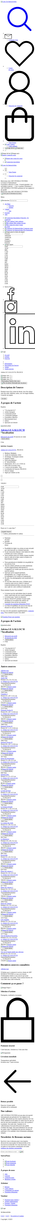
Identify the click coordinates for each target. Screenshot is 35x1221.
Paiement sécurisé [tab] (7, 539)
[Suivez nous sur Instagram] (10, 1163)
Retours (7, 1187)
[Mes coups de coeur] (13, 158)
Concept (7, 1176)
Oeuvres (11, 206)
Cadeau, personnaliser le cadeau (13, 534)
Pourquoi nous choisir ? (12, 1200)
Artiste (7, 367)
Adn (6, 214)
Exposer (7, 213)
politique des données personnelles (11, 1148)
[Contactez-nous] (8, 38)
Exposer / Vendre (10, 1203)
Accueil (7, 355)
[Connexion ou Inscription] (19, 104)
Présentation (8, 363)
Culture (7, 209)
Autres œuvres (9, 369)
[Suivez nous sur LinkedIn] (10, 1165)
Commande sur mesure (12, 1190)
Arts (10, 211)
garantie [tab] (7, 541)
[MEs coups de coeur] (19, 66)
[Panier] (19, 141)
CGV (7, 1216)
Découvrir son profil (7, 437)
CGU (2, 1216)
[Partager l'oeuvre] (1, 476)
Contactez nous (9, 1177)
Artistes (11, 207)
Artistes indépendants (11, 1201)
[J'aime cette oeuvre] (1, 674)
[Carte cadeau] (10, 144)
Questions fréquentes (11, 1192)
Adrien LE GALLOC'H (13, 430)
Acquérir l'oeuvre (6, 531)
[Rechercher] (19, 33)
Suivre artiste (5, 438)
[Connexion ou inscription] (12, 162)
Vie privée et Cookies (17, 1216)
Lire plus (4, 398)
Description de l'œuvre (12, 365)
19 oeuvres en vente (11, 638)
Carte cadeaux (9, 1188)
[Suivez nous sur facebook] (10, 1161)
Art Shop (7, 204)
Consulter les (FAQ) (17, 604)
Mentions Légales (10, 1179)
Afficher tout (5, 670)
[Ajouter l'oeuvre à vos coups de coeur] (1, 480)
